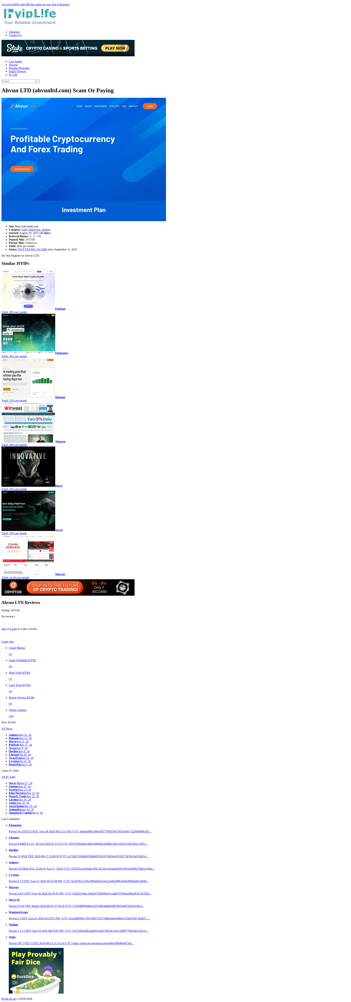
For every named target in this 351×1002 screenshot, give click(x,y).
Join (3, 628)
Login (13, 628)
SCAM (13, 74)
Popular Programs (19, 68)
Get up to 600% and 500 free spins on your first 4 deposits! (35, 4)
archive (46, 229)
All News (7, 728)
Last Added (15, 61)
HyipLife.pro (9, 998)
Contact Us (15, 35)
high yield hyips (31, 229)
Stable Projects (17, 71)
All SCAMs (8, 776)
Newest (13, 64)
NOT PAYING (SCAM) (32, 249)
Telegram (14, 31)
